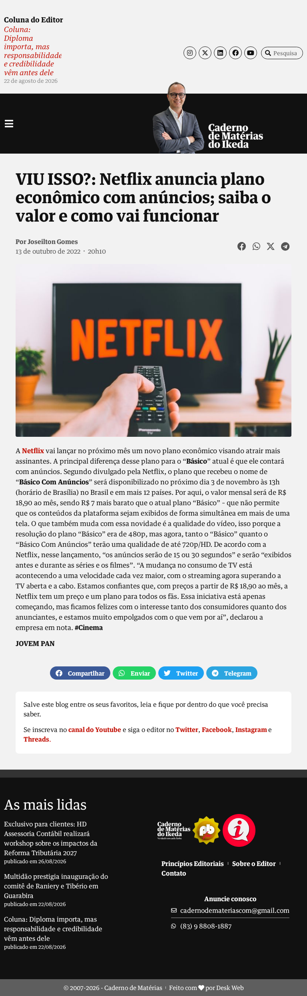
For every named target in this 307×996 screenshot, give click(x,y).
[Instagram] (189, 52)
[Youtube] (250, 52)
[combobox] (282, 53)
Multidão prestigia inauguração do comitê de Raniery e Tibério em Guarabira (56, 886)
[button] (242, 246)
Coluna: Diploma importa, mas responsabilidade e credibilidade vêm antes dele (33, 51)
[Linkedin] (220, 52)
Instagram (251, 730)
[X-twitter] (205, 52)
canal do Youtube (94, 730)
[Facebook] (235, 52)
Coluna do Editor (33, 19)
